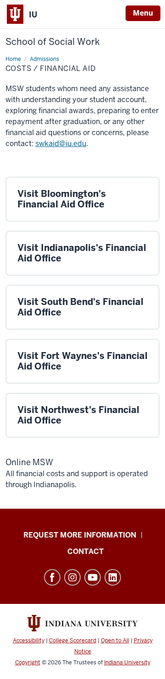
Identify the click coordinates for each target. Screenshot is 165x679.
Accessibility (28, 640)
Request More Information (79, 535)
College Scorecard (72, 640)
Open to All (115, 640)
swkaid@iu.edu (60, 143)
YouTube (92, 577)
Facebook (52, 577)
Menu (143, 13)
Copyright (27, 662)
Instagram (72, 577)
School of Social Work (53, 42)
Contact (85, 551)
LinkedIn (112, 577)
